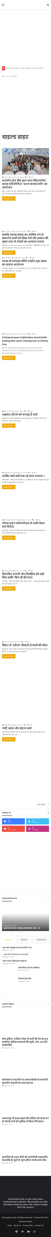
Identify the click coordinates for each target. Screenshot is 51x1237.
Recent (24, 939)
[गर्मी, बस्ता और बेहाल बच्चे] (25, 691)
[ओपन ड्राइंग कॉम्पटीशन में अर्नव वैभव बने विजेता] (25, 504)
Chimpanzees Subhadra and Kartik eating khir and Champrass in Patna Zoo (25, 341)
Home (6, 76)
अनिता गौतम (7, 258)
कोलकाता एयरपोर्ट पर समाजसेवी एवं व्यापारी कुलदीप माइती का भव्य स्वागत (25, 1081)
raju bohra (7, 231)
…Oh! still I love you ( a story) (15, 954)
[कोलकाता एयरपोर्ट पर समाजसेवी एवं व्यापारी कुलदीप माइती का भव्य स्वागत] (25, 1063)
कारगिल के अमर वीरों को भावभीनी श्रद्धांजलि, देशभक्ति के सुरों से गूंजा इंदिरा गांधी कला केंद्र (25, 1159)
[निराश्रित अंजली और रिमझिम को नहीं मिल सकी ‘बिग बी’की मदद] (25, 555)
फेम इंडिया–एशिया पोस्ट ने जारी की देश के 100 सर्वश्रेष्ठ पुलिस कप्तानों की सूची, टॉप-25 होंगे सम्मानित (25, 1042)
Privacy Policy (28, 1225)
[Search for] (48, 5)
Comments (41, 939)
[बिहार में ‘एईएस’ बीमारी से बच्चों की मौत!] (25, 615)
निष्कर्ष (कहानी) (24, 978)
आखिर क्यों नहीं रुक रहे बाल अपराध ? (23, 476)
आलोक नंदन (7, 334)
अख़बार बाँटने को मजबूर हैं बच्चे (20, 414)
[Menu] (3, 5)
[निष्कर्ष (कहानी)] (9, 986)
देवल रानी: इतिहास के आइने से (14, 961)
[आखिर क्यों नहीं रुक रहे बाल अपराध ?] (25, 449)
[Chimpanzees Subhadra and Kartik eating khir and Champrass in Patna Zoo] (25, 305)
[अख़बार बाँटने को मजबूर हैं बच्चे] (25, 385)
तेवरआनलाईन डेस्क (9, 520)
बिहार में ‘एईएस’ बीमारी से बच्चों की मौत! (25, 645)
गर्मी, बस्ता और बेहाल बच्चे (17, 728)
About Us (17, 1225)
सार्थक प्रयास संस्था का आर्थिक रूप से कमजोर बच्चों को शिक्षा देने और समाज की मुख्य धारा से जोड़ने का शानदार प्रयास (25, 238)
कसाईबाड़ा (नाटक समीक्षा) (29, 967)
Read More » (9, 198)
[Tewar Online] (16, 5)
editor (6, 177)
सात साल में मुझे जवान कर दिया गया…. (18, 947)
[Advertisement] (25, 37)
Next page (41, 804)
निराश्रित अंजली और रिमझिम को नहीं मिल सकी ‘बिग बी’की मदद (23, 575)
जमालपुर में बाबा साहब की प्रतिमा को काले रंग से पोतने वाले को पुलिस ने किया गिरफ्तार (25, 1120)
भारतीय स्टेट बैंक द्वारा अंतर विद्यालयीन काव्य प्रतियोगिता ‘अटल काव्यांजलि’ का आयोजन (24, 184)
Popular (8, 939)
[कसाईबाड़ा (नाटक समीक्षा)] (9, 971)
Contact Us (39, 1225)
